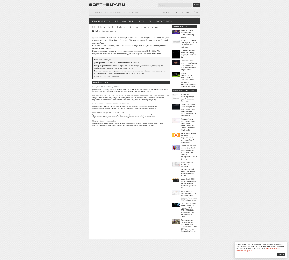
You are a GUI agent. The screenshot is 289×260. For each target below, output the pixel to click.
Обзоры (185, 12)
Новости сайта (164, 21)
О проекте (98, 76)
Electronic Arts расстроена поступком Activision (110, 104)
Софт (175, 12)
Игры (141, 21)
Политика (115, 76)
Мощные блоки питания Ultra (104, 121)
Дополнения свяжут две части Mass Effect (108, 112)
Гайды (195, 12)
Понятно (281, 254)
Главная (165, 12)
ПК (116, 21)
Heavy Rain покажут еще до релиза (106, 87)
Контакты (107, 76)
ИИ (150, 21)
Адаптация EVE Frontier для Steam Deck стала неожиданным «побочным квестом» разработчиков (130, 95)
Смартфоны (128, 21)
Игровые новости (109, 31)
